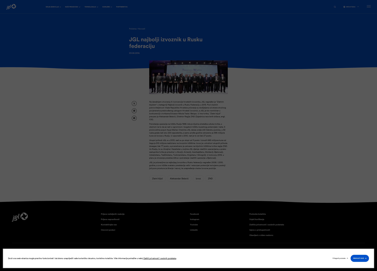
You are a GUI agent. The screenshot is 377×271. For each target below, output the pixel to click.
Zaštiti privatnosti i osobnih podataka (159, 258)
